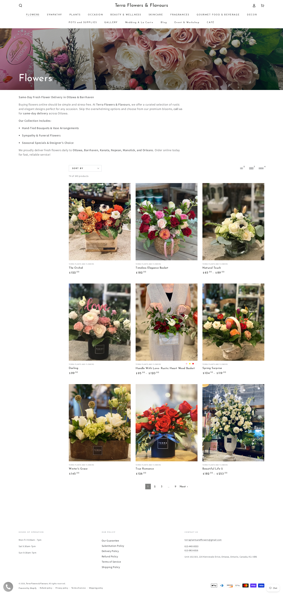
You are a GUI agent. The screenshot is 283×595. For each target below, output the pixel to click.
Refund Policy (110, 556)
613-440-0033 (191, 546)
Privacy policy (62, 588)
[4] (261, 168)
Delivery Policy (110, 551)
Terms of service (78, 588)
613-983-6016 (191, 550)
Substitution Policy (113, 546)
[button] (20, 5)
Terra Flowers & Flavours (37, 583)
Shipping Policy (111, 567)
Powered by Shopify (28, 588)
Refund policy (46, 588)
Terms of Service (111, 561)
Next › (184, 486)
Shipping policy (96, 588)
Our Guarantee (110, 540)
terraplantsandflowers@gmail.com (203, 539)
